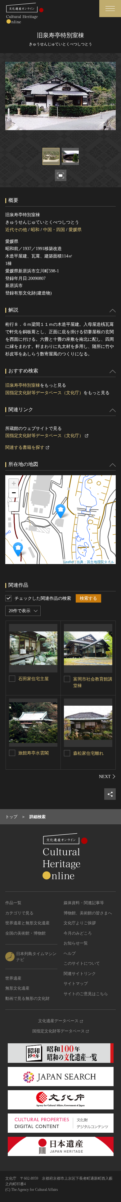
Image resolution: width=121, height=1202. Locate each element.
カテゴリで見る (19, 913)
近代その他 (16, 229)
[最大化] (13, 506)
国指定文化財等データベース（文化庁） (44, 392)
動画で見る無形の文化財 (27, 998)
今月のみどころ (78, 933)
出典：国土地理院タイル (95, 561)
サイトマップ (76, 983)
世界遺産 (13, 978)
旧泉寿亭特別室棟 (22, 385)
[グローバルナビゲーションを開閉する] (110, 8)
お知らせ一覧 (76, 943)
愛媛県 (75, 229)
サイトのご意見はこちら (86, 993)
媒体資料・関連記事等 (84, 902)
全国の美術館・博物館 (25, 933)
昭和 (35, 229)
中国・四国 (54, 229)
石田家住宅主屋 (33, 678)
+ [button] (14, 483)
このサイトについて (82, 963)
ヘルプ (70, 953)
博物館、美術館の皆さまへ (88, 913)
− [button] (14, 493)
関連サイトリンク (80, 973)
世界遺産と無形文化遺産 (27, 923)
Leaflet (69, 561)
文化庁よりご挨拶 (80, 923)
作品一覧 (13, 902)
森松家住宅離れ (88, 753)
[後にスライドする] (107, 776)
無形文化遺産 (17, 988)
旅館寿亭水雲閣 (33, 753)
